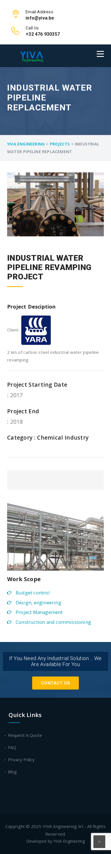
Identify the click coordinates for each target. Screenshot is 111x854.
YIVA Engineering (69, 841)
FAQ (12, 747)
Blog (13, 771)
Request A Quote (25, 735)
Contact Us (55, 683)
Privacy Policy (22, 759)
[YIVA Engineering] (35, 56)
